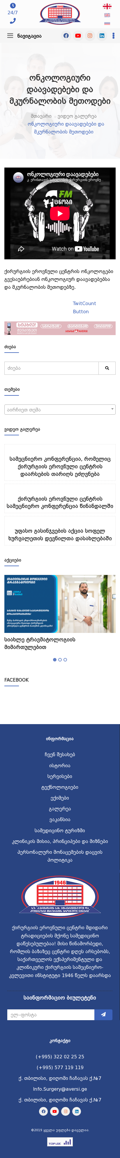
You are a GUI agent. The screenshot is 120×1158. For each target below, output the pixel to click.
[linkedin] (102, 36)
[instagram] (90, 36)
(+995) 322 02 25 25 (60, 1057)
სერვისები (59, 776)
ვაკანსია (60, 819)
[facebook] (66, 36)
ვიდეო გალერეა (77, 116)
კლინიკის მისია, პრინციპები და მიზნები (60, 841)
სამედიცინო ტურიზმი (60, 830)
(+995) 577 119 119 (60, 1067)
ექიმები (60, 798)
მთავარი (41, 116)
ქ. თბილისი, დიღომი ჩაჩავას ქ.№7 (60, 1078)
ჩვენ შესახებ (60, 754)
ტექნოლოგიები (59, 787)
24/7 (13, 12)
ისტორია (59, 765)
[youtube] (78, 36)
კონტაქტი (60, 1040)
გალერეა (60, 809)
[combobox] (60, 409)
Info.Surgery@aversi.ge (60, 1089)
